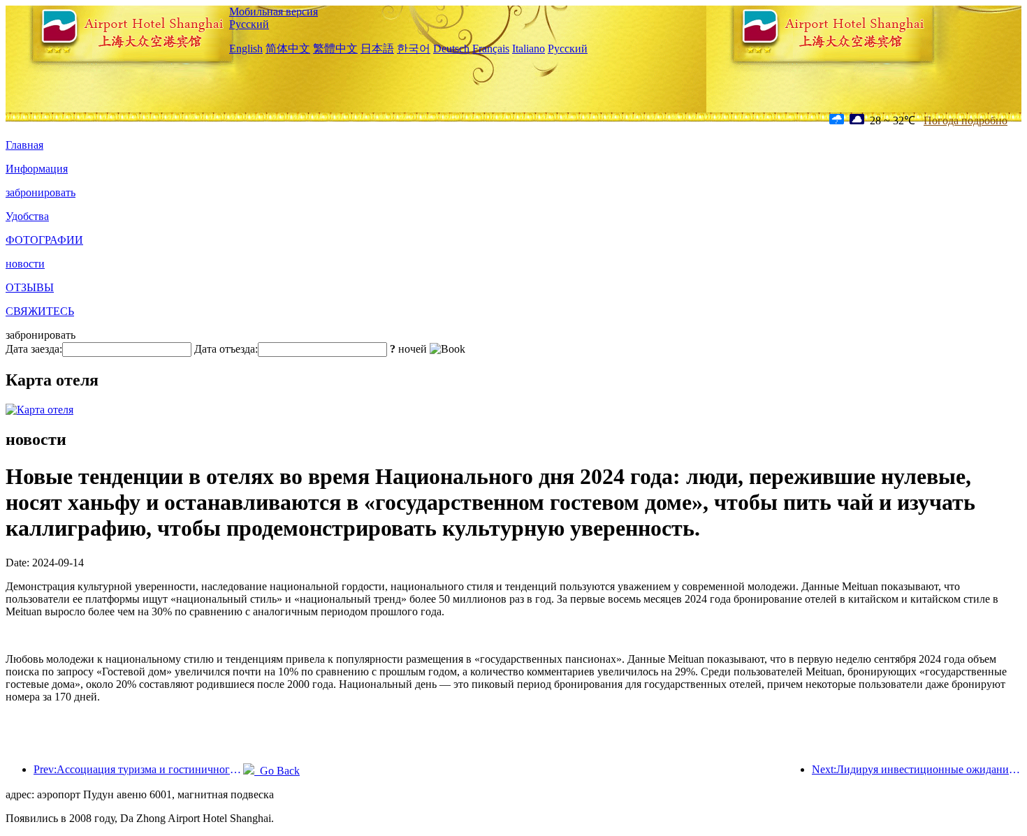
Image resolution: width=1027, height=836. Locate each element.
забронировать (40, 192)
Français (490, 48)
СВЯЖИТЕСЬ (40, 311)
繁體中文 (335, 48)
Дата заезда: (34, 349)
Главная (24, 145)
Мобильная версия (273, 11)
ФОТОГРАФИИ (44, 240)
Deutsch (451, 48)
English (246, 48)
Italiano (528, 48)
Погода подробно (965, 120)
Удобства (27, 216)
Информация (37, 169)
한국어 (413, 48)
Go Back (277, 771)
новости (25, 264)
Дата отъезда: (226, 349)
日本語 (377, 48)
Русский (249, 24)
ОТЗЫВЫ (30, 287)
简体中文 (287, 48)
